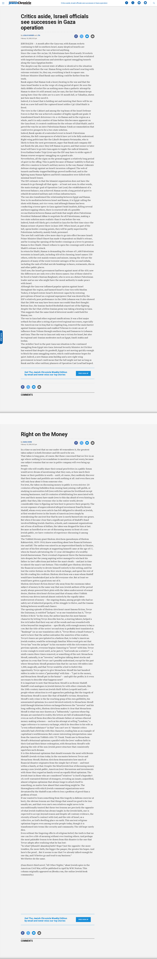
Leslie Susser (28, 35)
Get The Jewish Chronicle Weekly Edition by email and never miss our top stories (46, 373)
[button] (154, 3)
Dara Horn (27, 442)
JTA (38, 35)
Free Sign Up (83, 373)
